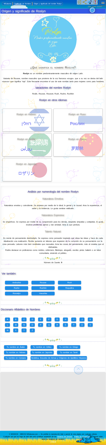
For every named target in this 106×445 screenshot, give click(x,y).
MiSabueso (7, 4)
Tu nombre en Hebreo (15, 352)
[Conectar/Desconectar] (79, 2)
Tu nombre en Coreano (15, 358)
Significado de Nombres (22, 4)
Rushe (16, 288)
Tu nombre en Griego (68, 347)
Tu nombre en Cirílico (42, 347)
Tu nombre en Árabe (16, 347)
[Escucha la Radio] (90, 2)
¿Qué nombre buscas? (95, 6)
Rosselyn (16, 293)
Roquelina (69, 288)
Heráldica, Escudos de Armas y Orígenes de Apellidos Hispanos (59, 358)
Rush (69, 282)
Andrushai (16, 282)
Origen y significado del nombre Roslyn (48, 4)
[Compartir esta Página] (84, 2)
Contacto (53, 442)
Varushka (43, 293)
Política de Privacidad (81, 437)
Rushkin (43, 288)
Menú (102, 3)
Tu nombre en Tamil (68, 352)
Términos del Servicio (64, 437)
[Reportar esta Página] (95, 2)
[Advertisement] (53, 386)
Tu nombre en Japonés (42, 352)
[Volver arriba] (78, 369)
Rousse (43, 282)
